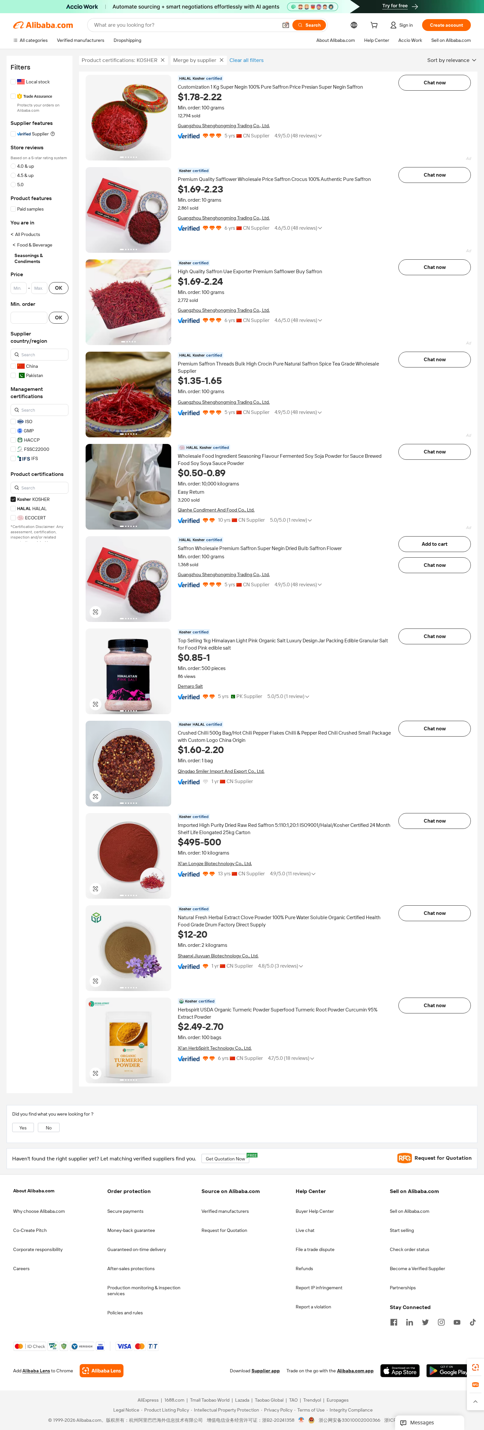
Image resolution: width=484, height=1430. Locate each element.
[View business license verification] (301, 1420)
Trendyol (312, 1400)
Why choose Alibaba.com (39, 1211)
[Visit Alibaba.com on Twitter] (425, 1322)
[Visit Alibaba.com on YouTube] (457, 1322)
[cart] (375, 26)
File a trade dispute (315, 1249)
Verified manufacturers (225, 1211)
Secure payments (125, 1211)
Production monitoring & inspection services (143, 1290)
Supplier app (266, 1370)
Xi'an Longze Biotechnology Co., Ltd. (215, 863)
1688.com (174, 1400)
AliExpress (148, 1400)
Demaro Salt (190, 686)
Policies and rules (125, 1312)
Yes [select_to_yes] (23, 1127)
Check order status (409, 1249)
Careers (21, 1268)
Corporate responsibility (38, 1249)
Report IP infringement (319, 1287)
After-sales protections (131, 1268)
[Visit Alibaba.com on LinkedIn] (410, 1322)
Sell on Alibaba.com (409, 1211)
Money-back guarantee (131, 1230)
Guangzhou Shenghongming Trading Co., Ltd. (224, 125)
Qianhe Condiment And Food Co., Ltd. (216, 509)
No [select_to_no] (49, 1127)
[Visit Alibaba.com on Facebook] (394, 1322)
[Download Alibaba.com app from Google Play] (448, 1370)
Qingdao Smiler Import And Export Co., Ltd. (221, 771)
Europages (338, 1400)
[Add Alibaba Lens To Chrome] (101, 1370)
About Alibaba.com (33, 1190)
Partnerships (403, 1287)
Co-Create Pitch (30, 1230)
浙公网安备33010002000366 (349, 1420)
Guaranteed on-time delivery (136, 1249)
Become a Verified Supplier (417, 1268)
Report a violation (313, 1306)
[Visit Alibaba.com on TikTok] (473, 1322)
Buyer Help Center (315, 1211)
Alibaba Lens (36, 1370)
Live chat (305, 1230)
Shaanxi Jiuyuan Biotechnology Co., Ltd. (218, 955)
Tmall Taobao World (209, 1400)
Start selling (402, 1230)
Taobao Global (269, 1400)
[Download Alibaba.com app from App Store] (400, 1370)
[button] (286, 25)
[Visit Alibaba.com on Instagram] (441, 1322)
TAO (293, 1400)
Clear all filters (246, 60)
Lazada (242, 1400)
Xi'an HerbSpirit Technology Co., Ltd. (215, 1048)
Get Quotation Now (227, 1157)
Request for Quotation (224, 1230)
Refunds (304, 1268)
